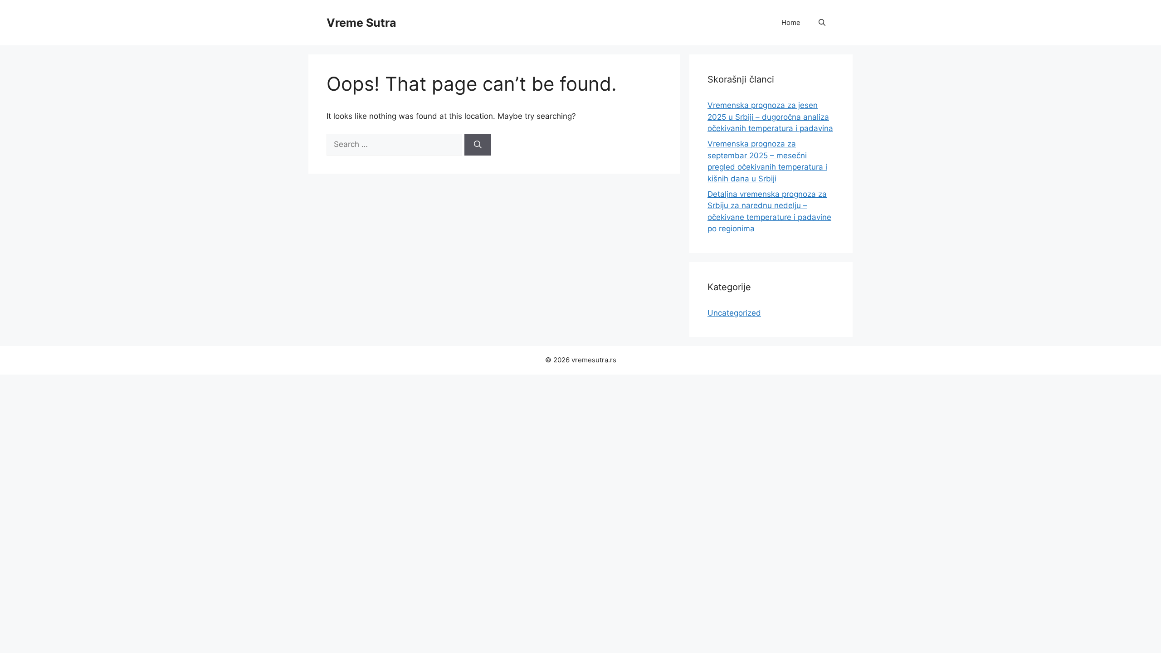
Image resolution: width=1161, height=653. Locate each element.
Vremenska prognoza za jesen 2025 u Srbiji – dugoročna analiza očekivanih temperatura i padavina (770, 117)
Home (790, 22)
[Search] (477, 145)
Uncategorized (734, 312)
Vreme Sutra (361, 22)
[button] (822, 22)
